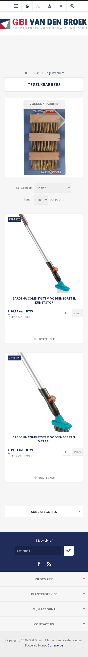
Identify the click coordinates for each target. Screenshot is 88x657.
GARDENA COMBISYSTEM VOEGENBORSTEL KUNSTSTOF (44, 300)
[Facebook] (38, 564)
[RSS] (49, 564)
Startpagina (26, 72)
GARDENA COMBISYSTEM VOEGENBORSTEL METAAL (44, 439)
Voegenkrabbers (44, 103)
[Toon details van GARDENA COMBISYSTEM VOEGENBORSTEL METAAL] (44, 392)
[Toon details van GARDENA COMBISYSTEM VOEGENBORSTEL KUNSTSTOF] (44, 253)
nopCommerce (52, 645)
